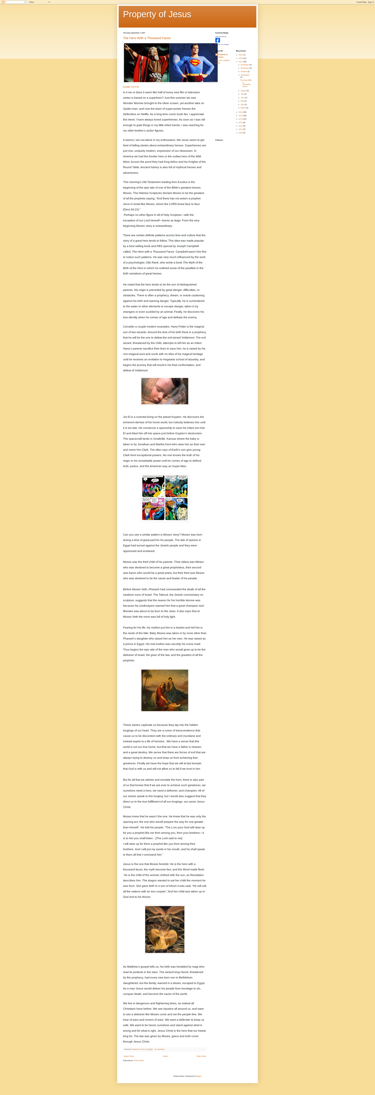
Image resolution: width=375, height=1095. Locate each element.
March (243, 108)
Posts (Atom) (139, 1061)
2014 (241, 119)
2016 (241, 112)
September (245, 75)
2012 (241, 126)
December (245, 65)
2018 (241, 58)
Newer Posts (129, 1056)
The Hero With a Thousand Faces (147, 38)
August (244, 91)
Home (165, 1056)
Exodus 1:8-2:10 (131, 86)
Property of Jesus (157, 14)
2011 (241, 129)
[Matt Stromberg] (217, 42)
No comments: (160, 1049)
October (244, 72)
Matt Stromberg (220, 36)
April (243, 105)
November (245, 68)
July (242, 94)
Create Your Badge (222, 44)
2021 (241, 55)
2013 (241, 123)
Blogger (198, 1076)
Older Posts (201, 1056)
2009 (241, 133)
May (242, 101)
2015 (241, 116)
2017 (241, 62)
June (243, 98)
